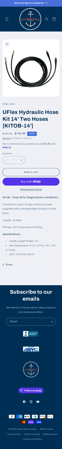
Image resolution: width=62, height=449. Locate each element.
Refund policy (46, 429)
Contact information (32, 439)
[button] (6, 19)
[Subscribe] (51, 322)
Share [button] (9, 264)
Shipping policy (50, 434)
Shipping (6, 138)
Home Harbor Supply (27, 429)
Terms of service (32, 434)
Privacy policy (14, 434)
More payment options (31, 189)
